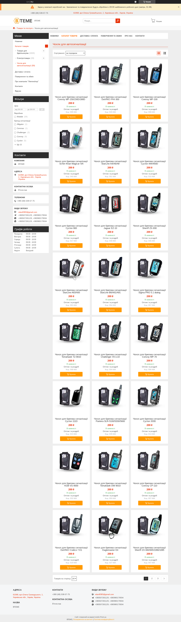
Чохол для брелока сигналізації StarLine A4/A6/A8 (110, 162)
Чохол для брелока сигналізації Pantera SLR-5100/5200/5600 (110, 420)
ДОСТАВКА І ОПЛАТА (89, 36)
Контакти (19, 86)
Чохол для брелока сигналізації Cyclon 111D (71, 420)
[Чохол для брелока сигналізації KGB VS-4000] (71, 462)
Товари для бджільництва (22, 52)
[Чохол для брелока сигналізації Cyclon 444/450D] (149, 140)
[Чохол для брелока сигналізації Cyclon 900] (71, 204)
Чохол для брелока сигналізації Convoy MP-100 (149, 98)
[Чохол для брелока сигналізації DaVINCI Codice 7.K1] (71, 526)
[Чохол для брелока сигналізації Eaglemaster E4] (110, 526)
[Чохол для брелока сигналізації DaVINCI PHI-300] (110, 75)
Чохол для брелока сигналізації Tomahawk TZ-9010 (71, 355)
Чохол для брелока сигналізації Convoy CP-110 (149, 484)
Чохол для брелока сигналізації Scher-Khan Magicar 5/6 (71, 162)
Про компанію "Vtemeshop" (27, 81)
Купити (73, 117)
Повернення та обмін (24, 76)
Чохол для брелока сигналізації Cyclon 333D (149, 420)
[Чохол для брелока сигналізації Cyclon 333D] (149, 397)
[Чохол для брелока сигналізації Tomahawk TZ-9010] (71, 333)
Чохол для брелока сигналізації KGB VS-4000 (71, 484)
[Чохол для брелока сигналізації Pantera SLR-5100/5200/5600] (110, 397)
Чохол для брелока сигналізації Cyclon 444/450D (149, 162)
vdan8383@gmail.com (27, 212)
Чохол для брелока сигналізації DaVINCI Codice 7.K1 (71, 549)
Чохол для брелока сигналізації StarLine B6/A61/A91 (110, 291)
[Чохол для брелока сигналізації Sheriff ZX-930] (149, 204)
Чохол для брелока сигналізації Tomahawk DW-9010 (110, 484)
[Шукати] (118, 21)
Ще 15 (19, 145)
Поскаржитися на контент (83, 619)
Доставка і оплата (22, 72)
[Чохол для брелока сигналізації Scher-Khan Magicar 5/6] (71, 140)
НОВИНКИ (54, 36)
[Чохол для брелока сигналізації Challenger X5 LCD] (110, 333)
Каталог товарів (21, 46)
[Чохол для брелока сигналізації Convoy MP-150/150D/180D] (71, 75)
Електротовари (23, 58)
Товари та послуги (25, 28)
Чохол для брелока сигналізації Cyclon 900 (71, 227)
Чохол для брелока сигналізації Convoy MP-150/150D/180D (71, 98)
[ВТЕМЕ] (23, 21)
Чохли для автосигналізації (24, 64)
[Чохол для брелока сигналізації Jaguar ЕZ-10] (110, 204)
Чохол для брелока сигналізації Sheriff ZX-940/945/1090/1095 (149, 549)
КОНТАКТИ (139, 36)
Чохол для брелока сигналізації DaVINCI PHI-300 (110, 98)
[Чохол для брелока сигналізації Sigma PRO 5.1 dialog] (149, 269)
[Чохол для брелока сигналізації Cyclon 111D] (71, 397)
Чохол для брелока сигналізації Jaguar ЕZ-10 (110, 227)
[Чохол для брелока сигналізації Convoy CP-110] (149, 462)
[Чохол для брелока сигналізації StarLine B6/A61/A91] (110, 269)
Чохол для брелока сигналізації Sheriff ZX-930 (149, 227)
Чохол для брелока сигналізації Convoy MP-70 (149, 355)
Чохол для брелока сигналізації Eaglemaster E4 (110, 549)
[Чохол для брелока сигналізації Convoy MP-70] (149, 333)
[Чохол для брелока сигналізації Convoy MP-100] (149, 75)
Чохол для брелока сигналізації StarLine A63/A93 (71, 291)
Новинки (18, 41)
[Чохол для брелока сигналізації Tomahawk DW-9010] (110, 462)
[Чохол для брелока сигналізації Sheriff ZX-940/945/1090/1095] (149, 526)
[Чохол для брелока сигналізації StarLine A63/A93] (71, 269)
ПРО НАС (129, 36)
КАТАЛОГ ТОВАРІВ (69, 36)
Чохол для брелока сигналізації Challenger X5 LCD (110, 355)
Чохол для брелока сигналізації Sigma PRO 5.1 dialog (149, 291)
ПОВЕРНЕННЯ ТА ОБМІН (111, 36)
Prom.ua (103, 617)
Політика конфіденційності (104, 619)
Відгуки (18, 91)
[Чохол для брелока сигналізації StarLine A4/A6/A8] (110, 140)
